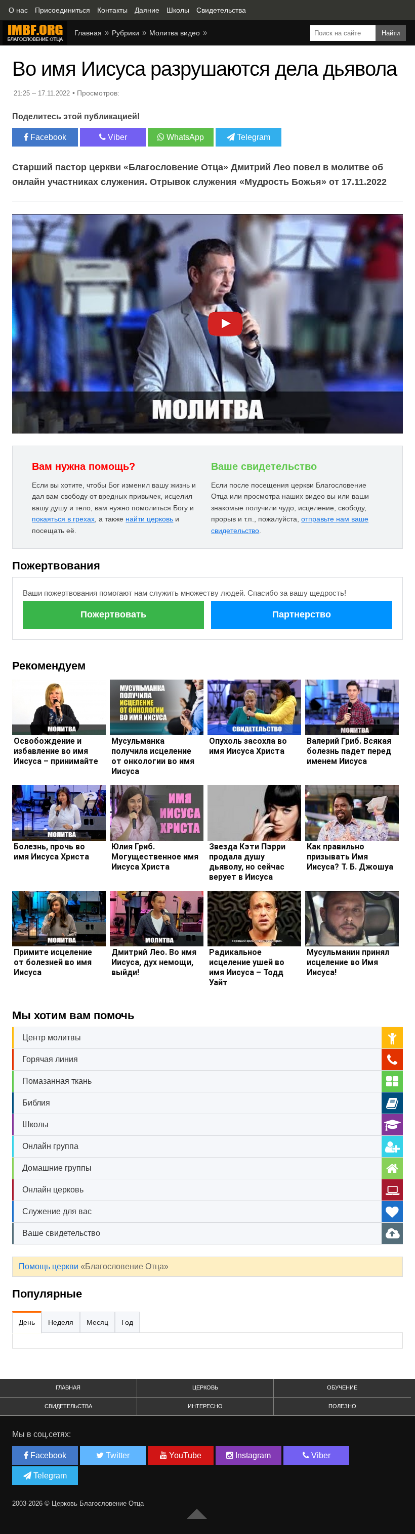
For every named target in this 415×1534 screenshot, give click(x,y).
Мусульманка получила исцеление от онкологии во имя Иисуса (152, 756)
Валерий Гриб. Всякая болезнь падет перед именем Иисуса (349, 751)
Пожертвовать (113, 614)
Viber (116, 137)
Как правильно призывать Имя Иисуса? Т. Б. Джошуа (350, 857)
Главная (68, 1387)
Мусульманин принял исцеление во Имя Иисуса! (348, 962)
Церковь (205, 1387)
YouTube (184, 1455)
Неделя (60, 1322)
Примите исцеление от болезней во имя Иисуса (53, 962)
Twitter (117, 1455)
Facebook (47, 137)
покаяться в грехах (63, 519)
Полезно (342, 1406)
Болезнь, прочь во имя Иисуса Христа (51, 851)
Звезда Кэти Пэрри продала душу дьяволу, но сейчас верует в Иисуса (247, 862)
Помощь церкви (48, 1266)
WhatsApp (184, 137)
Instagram (252, 1455)
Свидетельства (68, 1406)
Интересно (205, 1406)
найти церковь (149, 519)
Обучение (342, 1387)
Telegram (252, 137)
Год (127, 1322)
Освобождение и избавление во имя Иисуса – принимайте (56, 751)
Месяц (97, 1322)
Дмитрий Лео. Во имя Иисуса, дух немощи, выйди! (153, 962)
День (27, 1322)
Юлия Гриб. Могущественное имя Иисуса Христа (154, 857)
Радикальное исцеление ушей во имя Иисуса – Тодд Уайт (246, 967)
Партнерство (301, 614)
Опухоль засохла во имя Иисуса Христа (248, 746)
